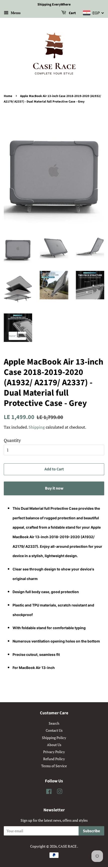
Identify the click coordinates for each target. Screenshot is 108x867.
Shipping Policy (54, 737)
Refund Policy (54, 758)
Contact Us (54, 730)
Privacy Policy (54, 751)
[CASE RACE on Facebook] (49, 792)
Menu (15, 12)
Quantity (12, 440)
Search (54, 723)
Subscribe (91, 831)
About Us (54, 744)
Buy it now (54, 488)
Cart (72, 13)
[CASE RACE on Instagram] (59, 792)
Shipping (37, 427)
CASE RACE (67, 846)
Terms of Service (54, 765)
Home (8, 96)
